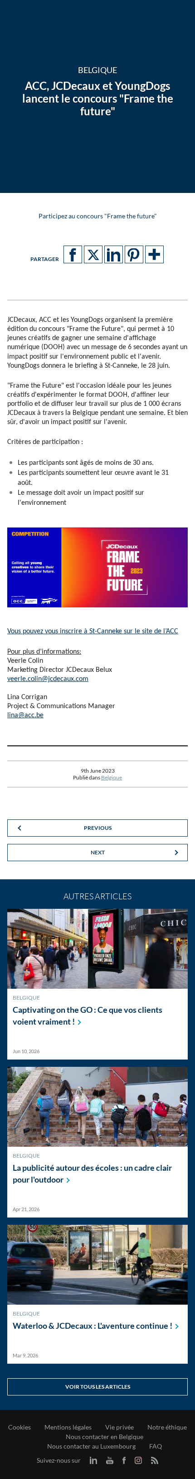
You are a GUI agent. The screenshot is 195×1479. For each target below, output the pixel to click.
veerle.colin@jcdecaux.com (47, 679)
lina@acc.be (25, 715)
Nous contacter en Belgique (104, 1436)
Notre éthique (167, 1427)
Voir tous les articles (97, 1386)
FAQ (155, 1446)
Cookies (19, 1427)
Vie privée (119, 1427)
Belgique (111, 777)
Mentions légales (68, 1427)
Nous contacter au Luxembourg (91, 1446)
